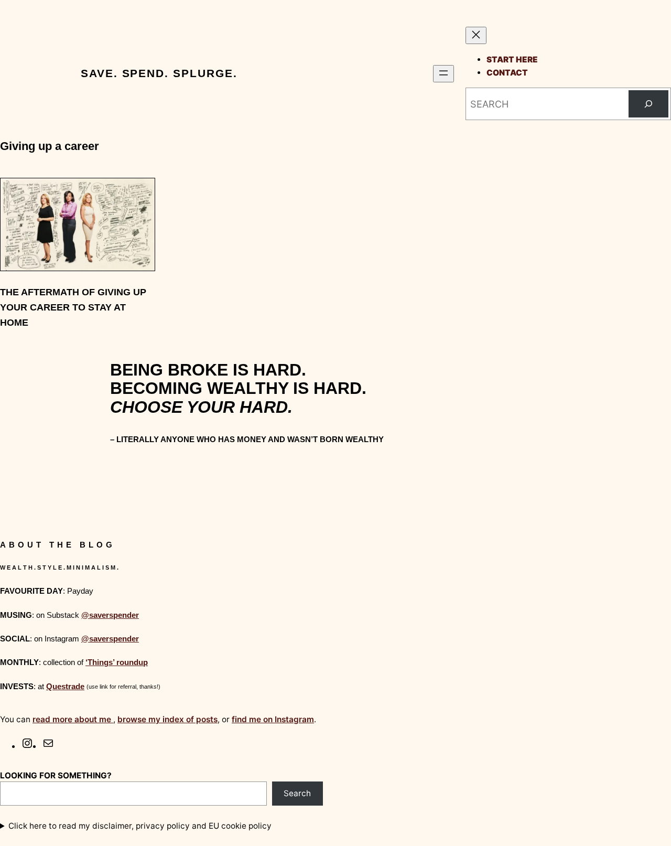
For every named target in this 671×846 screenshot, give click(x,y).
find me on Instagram (273, 719)
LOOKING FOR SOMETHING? (56, 775)
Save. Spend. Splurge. (159, 73)
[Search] (648, 103)
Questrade (65, 686)
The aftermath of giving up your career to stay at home (73, 307)
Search (297, 793)
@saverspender (110, 615)
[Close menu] (476, 35)
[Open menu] (443, 73)
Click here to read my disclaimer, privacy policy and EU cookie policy (140, 826)
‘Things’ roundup (116, 662)
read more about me (73, 719)
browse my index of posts (167, 719)
